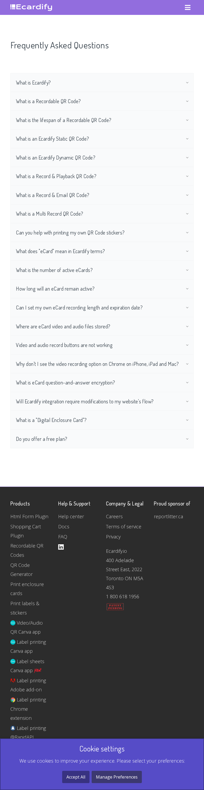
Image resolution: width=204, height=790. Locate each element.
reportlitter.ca (168, 516)
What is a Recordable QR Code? (48, 101)
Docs (63, 526)
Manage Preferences (117, 777)
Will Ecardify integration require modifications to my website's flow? (85, 401)
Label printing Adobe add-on (28, 685)
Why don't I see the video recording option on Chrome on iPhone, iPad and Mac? (97, 364)
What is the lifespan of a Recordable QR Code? (64, 120)
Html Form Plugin (29, 516)
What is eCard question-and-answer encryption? (65, 382)
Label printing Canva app (28, 646)
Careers (114, 516)
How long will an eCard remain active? (55, 288)
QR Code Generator (21, 569)
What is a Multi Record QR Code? (49, 213)
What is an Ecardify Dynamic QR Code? (55, 157)
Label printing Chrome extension (28, 708)
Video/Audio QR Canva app (26, 627)
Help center (71, 516)
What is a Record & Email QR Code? (53, 195)
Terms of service (123, 526)
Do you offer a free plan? (41, 439)
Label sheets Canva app (27, 666)
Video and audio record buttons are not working (64, 345)
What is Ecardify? (33, 82)
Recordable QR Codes (26, 550)
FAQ (62, 536)
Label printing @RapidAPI (28, 732)
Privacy (113, 536)
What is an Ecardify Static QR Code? (52, 138)
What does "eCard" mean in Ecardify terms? (60, 251)
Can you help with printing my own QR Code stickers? (70, 232)
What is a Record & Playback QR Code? (56, 176)
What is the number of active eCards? (54, 270)
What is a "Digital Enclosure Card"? (51, 420)
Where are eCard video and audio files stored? (63, 326)
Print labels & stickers (24, 608)
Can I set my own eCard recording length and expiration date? (79, 307)
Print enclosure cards (27, 588)
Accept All (75, 777)
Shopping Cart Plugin (25, 531)
